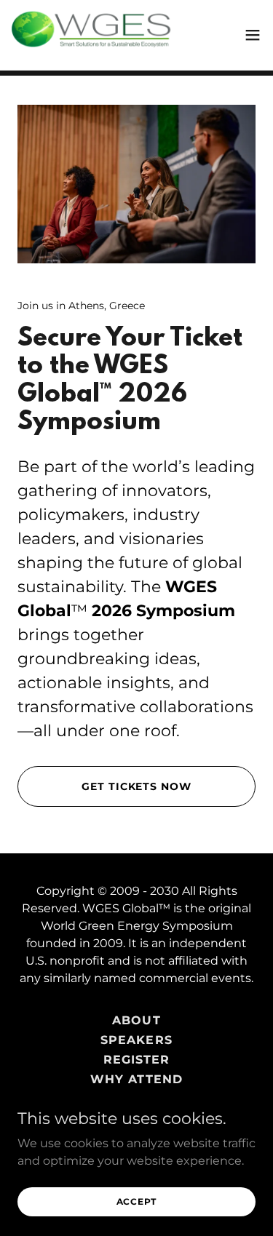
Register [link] (136, 1059)
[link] (93, 35)
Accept (136, 1201)
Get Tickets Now (136, 786)
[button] (252, 34)
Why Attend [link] (136, 1079)
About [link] (136, 1020)
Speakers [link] (136, 1040)
